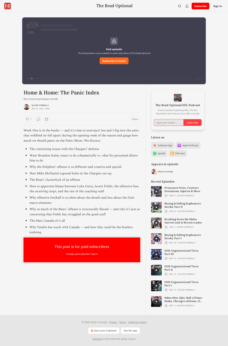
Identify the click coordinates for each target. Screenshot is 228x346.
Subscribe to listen (114, 61)
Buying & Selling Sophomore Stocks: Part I (182, 236)
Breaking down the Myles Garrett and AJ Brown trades (183, 221)
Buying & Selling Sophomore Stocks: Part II (182, 205)
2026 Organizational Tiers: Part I (181, 283)
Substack (97, 338)
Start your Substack (105, 330)
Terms (122, 322)
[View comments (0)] (38, 119)
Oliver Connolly (40, 105)
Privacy (113, 322)
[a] (156, 191)
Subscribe (200, 6)
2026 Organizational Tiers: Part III (181, 252)
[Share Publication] (187, 6)
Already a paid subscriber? (81, 254)
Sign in (217, 6)
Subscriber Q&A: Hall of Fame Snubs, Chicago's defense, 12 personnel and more (183, 299)
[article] (178, 192)
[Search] (179, 6)
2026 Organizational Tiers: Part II (181, 268)
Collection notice (137, 322)
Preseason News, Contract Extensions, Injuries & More (182, 189)
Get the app (130, 330)
